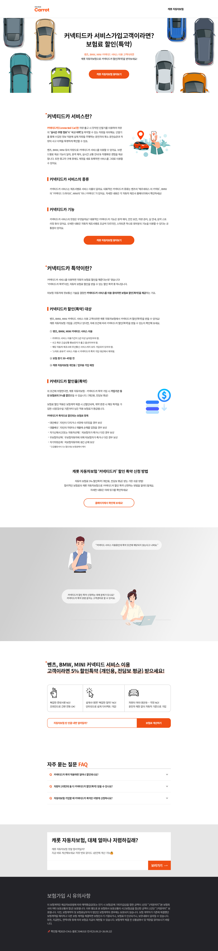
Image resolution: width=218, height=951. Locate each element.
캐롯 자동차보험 (175, 9)
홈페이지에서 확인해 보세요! (109, 503)
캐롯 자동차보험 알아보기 (109, 74)
